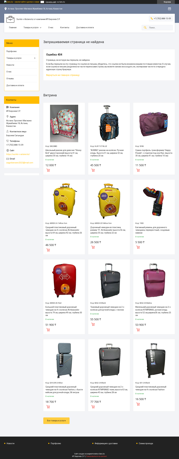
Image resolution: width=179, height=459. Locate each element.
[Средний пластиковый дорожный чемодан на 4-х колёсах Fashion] (154, 360)
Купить (48, 169)
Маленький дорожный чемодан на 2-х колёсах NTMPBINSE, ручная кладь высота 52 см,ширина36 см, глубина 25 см (153, 311)
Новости (10, 65)
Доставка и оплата (85, 27)
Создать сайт (51, 2)
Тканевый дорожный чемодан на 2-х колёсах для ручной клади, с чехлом (107, 308)
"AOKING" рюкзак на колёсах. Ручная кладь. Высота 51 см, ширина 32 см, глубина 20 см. (107, 153)
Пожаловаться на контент (96, 456)
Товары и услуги (30, 27)
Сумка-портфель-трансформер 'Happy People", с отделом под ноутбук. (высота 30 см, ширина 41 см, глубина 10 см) (153, 153)
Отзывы (10, 78)
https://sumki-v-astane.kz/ (18, 154)
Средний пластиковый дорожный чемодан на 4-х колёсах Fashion (150, 388)
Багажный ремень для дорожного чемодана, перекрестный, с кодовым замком (152, 230)
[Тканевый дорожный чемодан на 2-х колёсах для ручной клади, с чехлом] (109, 280)
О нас (50, 27)
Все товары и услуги (56, 420)
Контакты (64, 27)
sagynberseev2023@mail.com (19, 163)
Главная (13, 27)
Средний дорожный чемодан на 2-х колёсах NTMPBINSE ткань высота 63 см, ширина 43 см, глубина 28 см (109, 389)
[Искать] (145, 28)
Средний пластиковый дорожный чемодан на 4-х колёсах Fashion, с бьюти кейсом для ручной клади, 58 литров (64, 389)
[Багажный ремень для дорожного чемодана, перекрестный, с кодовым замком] (154, 200)
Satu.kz (102, 454)
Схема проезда (146, 443)
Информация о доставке (106, 443)
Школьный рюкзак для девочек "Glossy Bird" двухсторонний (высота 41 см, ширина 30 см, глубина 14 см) (63, 153)
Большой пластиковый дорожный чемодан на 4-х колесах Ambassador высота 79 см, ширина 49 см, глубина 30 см (63, 311)
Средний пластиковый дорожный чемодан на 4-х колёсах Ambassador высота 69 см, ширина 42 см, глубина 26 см (63, 231)
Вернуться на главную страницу (63, 75)
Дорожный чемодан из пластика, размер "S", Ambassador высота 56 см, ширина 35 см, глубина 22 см (108, 230)
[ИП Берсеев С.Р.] (10, 19)
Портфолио (11, 51)
